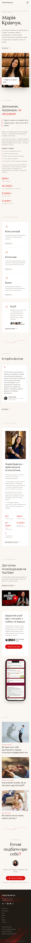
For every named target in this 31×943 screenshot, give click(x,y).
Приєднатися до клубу (14, 646)
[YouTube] (10, 903)
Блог (3, 917)
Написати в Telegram (16, 878)
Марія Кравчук (7, 2)
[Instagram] (5, 903)
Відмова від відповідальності (9, 933)
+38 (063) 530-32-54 (7, 898)
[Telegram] (2, 903)
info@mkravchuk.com (7, 900)
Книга (3, 915)
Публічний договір (6, 927)
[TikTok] (13, 903)
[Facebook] (8, 903)
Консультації (5, 910)
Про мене (4, 908)
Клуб (3, 913)
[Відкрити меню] (27, 2)
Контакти (4, 922)
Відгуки (4, 919)
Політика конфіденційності (9, 929)
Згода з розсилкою (7, 931)
